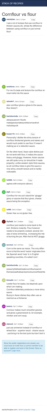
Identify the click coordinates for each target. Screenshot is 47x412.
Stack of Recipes (12, 3)
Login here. (16, 350)
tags (33, 409)
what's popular (24, 409)
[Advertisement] (23, 61)
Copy (33, 19)
